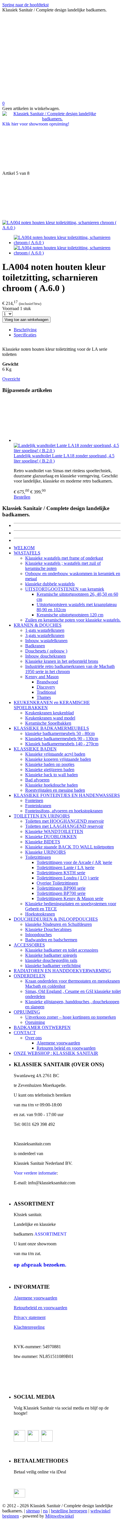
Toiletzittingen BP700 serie (61, 893)
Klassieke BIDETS (42, 841)
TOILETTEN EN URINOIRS (42, 816)
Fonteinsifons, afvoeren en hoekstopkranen (64, 810)
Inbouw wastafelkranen (46, 640)
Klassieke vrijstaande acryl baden (55, 754)
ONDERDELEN (29, 975)
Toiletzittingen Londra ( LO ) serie (68, 877)
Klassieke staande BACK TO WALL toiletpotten (69, 846)
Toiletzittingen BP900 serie (61, 888)
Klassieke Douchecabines (48, 929)
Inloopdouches (38, 934)
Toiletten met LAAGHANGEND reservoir (64, 826)
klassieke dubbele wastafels (50, 583)
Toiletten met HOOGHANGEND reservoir (64, 821)
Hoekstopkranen (40, 914)
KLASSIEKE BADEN (35, 748)
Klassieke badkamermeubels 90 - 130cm (61, 738)
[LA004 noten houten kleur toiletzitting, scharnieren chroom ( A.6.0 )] (61, 227)
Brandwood (47, 681)
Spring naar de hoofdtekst (25, 4)
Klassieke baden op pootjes (49, 764)
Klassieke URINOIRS (45, 852)
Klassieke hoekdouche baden (51, 785)
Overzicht (11, 379)
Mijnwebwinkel (59, 1516)
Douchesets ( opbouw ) (46, 650)
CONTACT (25, 1032)
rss (45, 1510)
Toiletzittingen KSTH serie (61, 872)
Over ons (33, 1037)
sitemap (33, 1510)
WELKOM (24, 547)
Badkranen (35, 645)
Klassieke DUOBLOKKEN (51, 836)
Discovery (46, 687)
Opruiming (35, 1022)
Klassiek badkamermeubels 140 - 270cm (61, 743)
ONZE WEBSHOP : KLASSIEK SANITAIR (56, 1053)
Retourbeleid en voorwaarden (40, 1307)
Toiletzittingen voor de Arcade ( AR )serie (74, 862)
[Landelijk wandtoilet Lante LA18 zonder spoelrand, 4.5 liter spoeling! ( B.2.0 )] (67, 421)
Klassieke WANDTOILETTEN (54, 831)
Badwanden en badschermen (51, 939)
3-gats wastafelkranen (44, 635)
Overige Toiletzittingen (57, 883)
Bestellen (22, 497)
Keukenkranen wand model (50, 718)
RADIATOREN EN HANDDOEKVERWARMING (62, 970)
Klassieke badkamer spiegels (51, 955)
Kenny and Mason (42, 676)
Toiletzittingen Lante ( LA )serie (65, 867)
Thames (44, 697)
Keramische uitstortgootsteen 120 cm (70, 614)
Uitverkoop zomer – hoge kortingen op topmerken (70, 1017)
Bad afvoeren (37, 779)
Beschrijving (25, 329)
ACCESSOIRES (29, 944)
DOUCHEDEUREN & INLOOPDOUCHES (56, 919)
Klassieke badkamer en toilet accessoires (61, 950)
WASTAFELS (27, 552)
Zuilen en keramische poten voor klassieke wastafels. (73, 620)
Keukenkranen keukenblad (49, 712)
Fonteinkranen (38, 805)
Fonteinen (34, 800)
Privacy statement (29, 1317)
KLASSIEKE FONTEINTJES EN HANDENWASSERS (67, 795)
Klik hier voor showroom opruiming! (35, 123)
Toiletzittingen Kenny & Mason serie (70, 898)
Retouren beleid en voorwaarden (66, 1048)
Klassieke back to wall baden (51, 774)
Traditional (46, 692)
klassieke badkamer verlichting (53, 965)
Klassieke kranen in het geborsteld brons (61, 661)
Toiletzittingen (38, 857)
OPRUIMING (27, 1012)
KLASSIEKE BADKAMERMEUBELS (51, 728)
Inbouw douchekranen (45, 656)
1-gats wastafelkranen (44, 630)
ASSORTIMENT (50, 1234)
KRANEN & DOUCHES (37, 625)
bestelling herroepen (69, 1510)
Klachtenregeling (29, 1327)
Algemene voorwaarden (58, 1042)
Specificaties (25, 334)
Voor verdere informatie (35, 1173)
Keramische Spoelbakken (48, 723)
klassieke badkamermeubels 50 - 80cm (60, 733)
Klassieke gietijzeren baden (49, 769)
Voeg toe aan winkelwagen (26, 319)
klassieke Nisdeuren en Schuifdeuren (58, 924)
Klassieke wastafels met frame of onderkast (64, 558)
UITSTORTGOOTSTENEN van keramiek (64, 589)
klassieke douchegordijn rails (51, 960)
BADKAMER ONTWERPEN (42, 1027)
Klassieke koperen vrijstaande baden (58, 759)
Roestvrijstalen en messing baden (55, 790)
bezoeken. (40, 1265)
